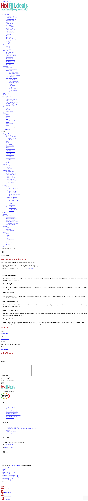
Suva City (8, 46)
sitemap (8, 125)
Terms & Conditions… (11, 431)
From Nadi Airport (10, 58)
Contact (8, 116)
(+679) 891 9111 (6, 129)
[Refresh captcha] (9, 379)
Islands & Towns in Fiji (8, 478)
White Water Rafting (11, 39)
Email (2, 336)
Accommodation (7, 96)
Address (3, 341)
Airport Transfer (8, 489)
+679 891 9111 (4, 334)
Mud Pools (8, 37)
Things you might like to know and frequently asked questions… (21, 428)
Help (4, 113)
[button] (4, 12)
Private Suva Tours (10, 60)
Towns (7, 108)
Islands (5, 107)
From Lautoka (9, 57)
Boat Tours (9, 64)
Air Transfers (9, 87)
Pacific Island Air (13, 90)
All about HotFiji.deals (8, 480)
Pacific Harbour (10, 111)
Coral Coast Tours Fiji (11, 55)
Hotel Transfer (8, 492)
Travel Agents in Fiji (10, 120)
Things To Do (6, 14)
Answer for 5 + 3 (5, 380)
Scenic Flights (9, 28)
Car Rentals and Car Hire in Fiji (13, 415)
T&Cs (7, 122)
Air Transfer (7, 499)
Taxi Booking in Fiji (13, 69)
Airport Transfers (10, 70)
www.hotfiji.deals (5, 349)
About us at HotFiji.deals (12, 427)
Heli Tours (11, 91)
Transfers (5, 66)
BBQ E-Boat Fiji (10, 26)
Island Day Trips (10, 20)
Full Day (8, 42)
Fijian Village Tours (10, 32)
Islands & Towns (10, 418)
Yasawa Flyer (12, 79)
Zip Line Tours (9, 34)
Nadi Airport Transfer (14, 73)
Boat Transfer (7, 496)
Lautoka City (9, 49)
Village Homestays (10, 105)
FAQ (7, 119)
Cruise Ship (6, 93)
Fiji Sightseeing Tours (11, 61)
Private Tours (6, 51)
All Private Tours (10, 52)
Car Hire (5, 95)
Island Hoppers (12, 88)
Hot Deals (5, 45)
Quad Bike (8, 40)
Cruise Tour (9, 410)
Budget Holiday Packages (12, 102)
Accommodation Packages (12, 416)
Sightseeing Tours (10, 29)
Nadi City (8, 48)
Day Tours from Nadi (11, 54)
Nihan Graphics (16, 465)
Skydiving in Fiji (9, 22)
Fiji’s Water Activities (11, 19)
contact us (29, 267)
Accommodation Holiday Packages (11, 477)
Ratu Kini (11, 84)
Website (3, 347)
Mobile (2, 331)
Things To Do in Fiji (10, 407)
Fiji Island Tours (10, 63)
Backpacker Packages (11, 99)
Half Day (8, 43)
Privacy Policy (9, 123)
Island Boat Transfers (11, 78)
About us (8, 114)
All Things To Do (10, 16)
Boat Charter (9, 25)
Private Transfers (10, 67)
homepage (31, 268)
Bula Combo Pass (10, 101)
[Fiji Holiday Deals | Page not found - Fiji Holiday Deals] (14, 10)
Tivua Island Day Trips (11, 17)
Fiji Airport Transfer (13, 72)
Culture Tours (9, 31)
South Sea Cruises (13, 81)
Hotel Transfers (10, 76)
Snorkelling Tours (10, 23)
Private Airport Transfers (12, 412)
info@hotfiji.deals (6, 2)
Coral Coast (9, 110)
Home (4, 247)
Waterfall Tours (10, 36)
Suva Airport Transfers (14, 75)
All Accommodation (10, 98)
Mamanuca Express (14, 82)
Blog (7, 117)
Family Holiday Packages (12, 104)
